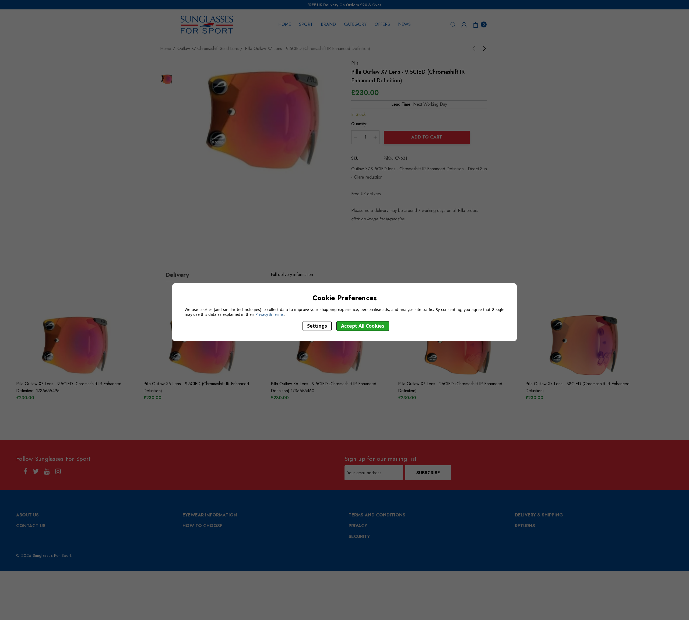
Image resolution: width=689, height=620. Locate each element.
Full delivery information (292, 274)
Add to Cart (426, 137)
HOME (284, 24)
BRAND (328, 24)
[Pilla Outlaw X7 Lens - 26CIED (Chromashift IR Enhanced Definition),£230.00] (457, 345)
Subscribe (428, 473)
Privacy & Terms (269, 314)
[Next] (483, 48)
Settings (317, 326)
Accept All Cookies (362, 326)
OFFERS (382, 24)
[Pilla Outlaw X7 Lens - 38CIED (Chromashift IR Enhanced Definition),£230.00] (585, 345)
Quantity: (359, 124)
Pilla (354, 63)
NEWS (404, 24)
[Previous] (475, 48)
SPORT (306, 24)
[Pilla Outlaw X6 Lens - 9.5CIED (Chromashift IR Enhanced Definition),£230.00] (203, 345)
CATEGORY (355, 24)
